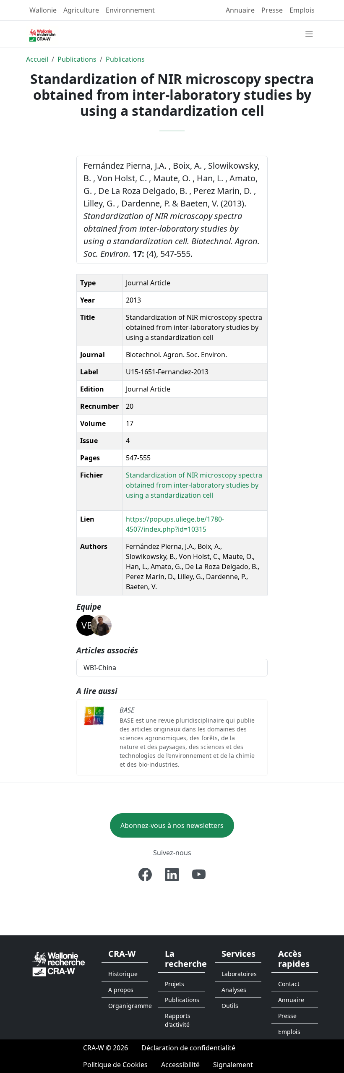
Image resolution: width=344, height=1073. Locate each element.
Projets (174, 984)
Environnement (130, 10)
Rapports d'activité (177, 1020)
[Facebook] (145, 874)
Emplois (302, 10)
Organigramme (128, 1006)
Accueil (37, 59)
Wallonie (43, 10)
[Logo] (58, 964)
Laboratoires (239, 974)
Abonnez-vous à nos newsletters (172, 825)
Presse (272, 10)
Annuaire (240, 10)
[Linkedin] (172, 874)
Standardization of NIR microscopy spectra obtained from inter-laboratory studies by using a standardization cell (194, 485)
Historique (123, 974)
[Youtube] (199, 874)
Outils (230, 1006)
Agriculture (81, 10)
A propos (120, 990)
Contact (289, 984)
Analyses (234, 990)
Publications (76, 59)
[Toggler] (309, 34)
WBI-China (99, 667)
